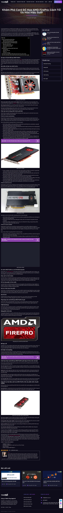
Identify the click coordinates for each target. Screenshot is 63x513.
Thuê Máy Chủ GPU (30, 1)
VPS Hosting (46, 71)
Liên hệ (50, 1)
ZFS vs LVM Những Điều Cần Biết (53, 32)
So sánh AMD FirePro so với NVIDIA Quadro (9, 42)
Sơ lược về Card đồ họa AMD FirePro (8, 39)
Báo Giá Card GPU (40, 1)
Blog (46, 1)
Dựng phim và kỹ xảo (6, 50)
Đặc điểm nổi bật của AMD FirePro (8, 40)
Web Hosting (46, 74)
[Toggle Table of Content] (28, 38)
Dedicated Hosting (47, 63)
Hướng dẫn (46, 67)
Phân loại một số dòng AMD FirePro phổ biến (10, 41)
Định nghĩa (34, 17)
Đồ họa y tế (5, 51)
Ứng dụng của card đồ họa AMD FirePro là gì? (10, 48)
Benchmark (5, 47)
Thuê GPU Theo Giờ (21, 1)
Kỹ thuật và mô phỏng (6, 52)
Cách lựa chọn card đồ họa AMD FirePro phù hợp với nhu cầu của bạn (14, 53)
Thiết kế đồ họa (5, 49)
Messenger (60, 504)
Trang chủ (13, 1)
